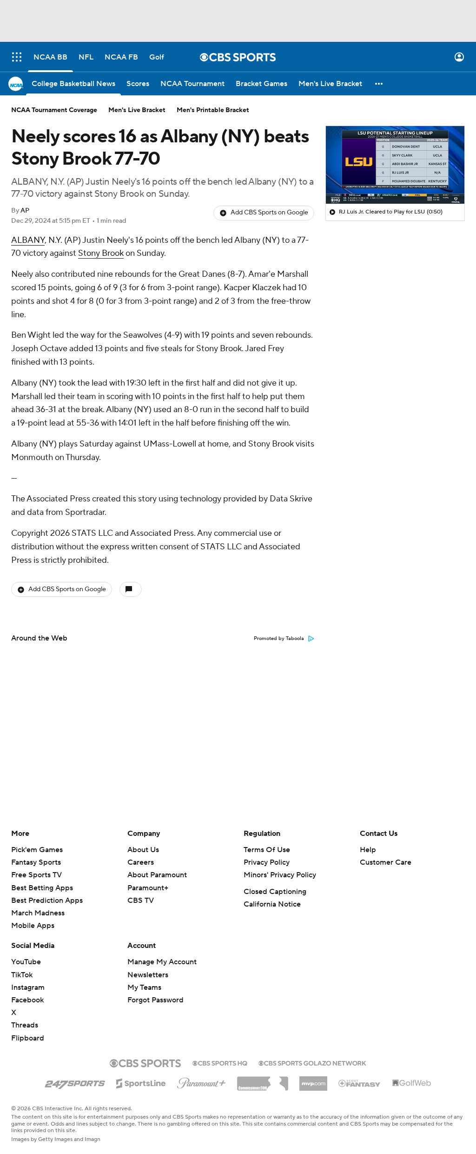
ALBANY (28, 240)
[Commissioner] (262, 1080)
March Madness (38, 913)
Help (368, 849)
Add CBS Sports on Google (269, 212)
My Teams (144, 987)
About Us (143, 849)
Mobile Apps (32, 925)
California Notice (272, 904)
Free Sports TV (36, 875)
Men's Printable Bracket (213, 110)
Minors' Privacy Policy (280, 875)
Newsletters (147, 975)
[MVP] (313, 1080)
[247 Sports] (75, 1082)
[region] (395, 165)
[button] (17, 57)
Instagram (28, 987)
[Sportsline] (141, 1082)
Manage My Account (162, 962)
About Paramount (157, 875)
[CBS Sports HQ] (219, 1062)
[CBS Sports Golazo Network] (312, 1062)
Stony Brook (101, 253)
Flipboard (27, 1038)
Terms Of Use (267, 849)
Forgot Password (155, 1000)
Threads (24, 1025)
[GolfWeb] (411, 1083)
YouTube (26, 962)
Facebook (27, 1000)
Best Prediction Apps (47, 900)
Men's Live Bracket (136, 110)
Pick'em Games (37, 849)
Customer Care (385, 862)
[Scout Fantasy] (359, 1082)
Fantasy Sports (36, 862)
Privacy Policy (267, 862)
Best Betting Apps (42, 888)
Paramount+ (147, 888)
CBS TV (140, 900)
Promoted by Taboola (279, 638)
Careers (140, 862)
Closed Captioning (275, 891)
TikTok (22, 975)
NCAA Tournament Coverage (54, 110)
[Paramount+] (201, 1081)
